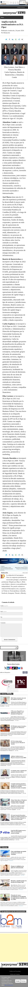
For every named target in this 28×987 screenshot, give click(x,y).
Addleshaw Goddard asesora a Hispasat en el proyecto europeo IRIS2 (18, 757)
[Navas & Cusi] (21, 686)
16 (17, 686)
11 (10, 686)
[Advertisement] (14, 947)
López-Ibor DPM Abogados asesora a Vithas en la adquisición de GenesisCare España (18, 832)
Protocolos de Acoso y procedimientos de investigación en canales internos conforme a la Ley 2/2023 (19, 897)
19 (10, 688)
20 (11, 688)
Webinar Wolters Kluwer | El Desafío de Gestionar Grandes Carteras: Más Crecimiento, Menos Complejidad (19, 801)
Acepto (17, 981)
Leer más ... (8, 706)
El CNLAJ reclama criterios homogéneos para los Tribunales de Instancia (18, 743)
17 (7, 688)
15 (16, 686)
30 (14, 689)
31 (16, 689)
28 (11, 689)
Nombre (4, 605)
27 (10, 689)
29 (13, 689)
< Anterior (2, 566)
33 (7, 691)
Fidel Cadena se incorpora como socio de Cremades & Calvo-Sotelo (18, 698)
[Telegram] (19, 39)
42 (8, 693)
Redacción (4, 573)
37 (13, 691)
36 (11, 691)
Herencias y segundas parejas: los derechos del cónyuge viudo (19, 881)
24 (17, 688)
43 (10, 693)
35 (10, 691)
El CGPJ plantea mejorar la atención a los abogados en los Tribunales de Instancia (18, 727)
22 (14, 688)
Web (1, 617)
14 (14, 686)
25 (7, 689)
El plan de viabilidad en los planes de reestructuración (17, 866)
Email (4, 611)
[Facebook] (9, 39)
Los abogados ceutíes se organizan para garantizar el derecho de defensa (19, 771)
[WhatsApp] (15, 39)
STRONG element (21, 7)
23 (16, 688)
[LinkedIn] (12, 39)
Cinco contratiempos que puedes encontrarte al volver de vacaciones (18, 853)
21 (13, 688)
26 (8, 689)
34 (8, 691)
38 (14, 691)
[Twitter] (6, 39)
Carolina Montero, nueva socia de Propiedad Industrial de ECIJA (6, 569)
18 (8, 688)
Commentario (3, 622)
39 (16, 691)
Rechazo (23, 981)
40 (17, 691)
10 (8, 686)
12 (11, 686)
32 (17, 689)
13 (13, 686)
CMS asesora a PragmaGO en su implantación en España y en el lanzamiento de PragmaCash (17, 712)
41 (7, 693)
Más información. (9, 985)
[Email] (22, 39)
